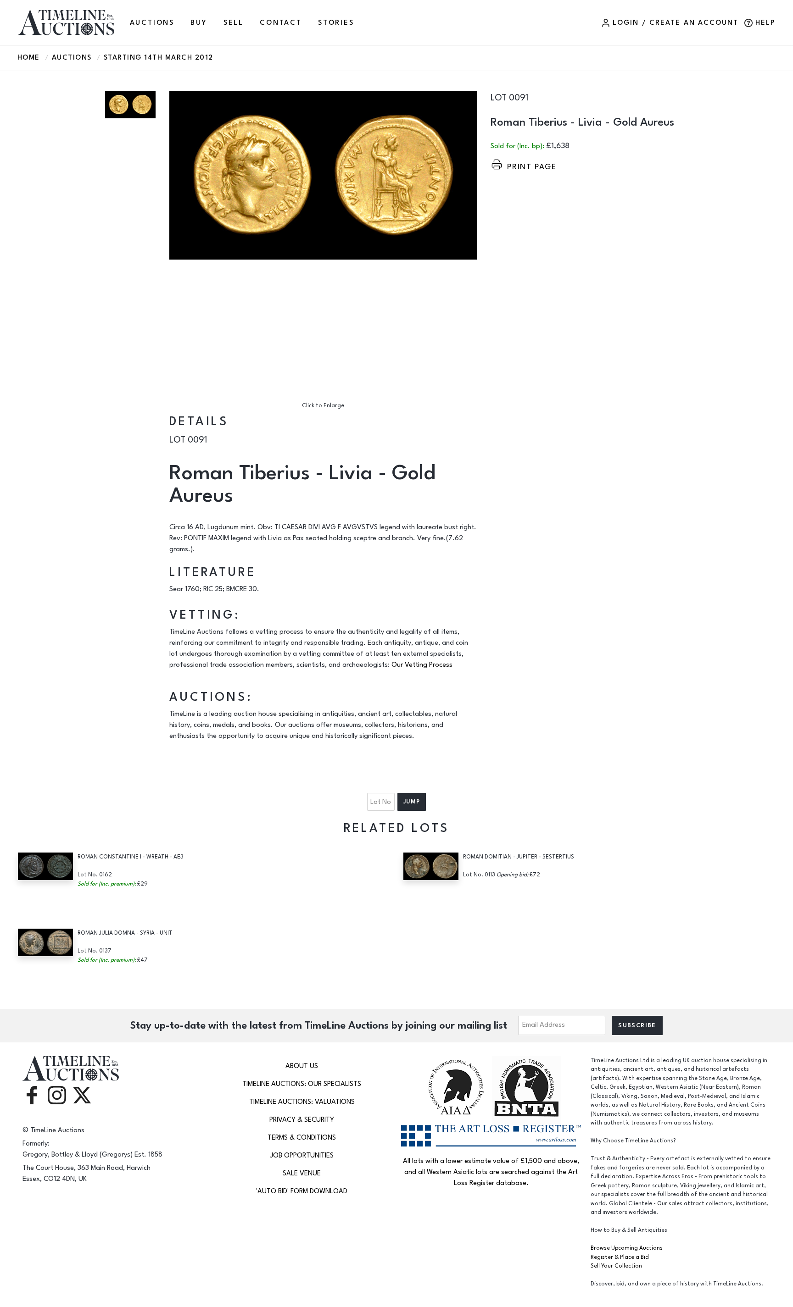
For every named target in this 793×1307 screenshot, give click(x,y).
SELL (233, 23)
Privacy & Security (301, 1120)
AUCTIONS (152, 23)
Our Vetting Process (421, 665)
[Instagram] (57, 1094)
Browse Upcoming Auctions (627, 1248)
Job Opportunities (302, 1155)
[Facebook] (31, 1094)
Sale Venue (302, 1173)
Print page (532, 167)
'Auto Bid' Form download (301, 1191)
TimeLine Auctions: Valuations (302, 1102)
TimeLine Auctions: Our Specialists (301, 1084)
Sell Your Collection (616, 1266)
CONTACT (281, 23)
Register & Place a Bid (620, 1257)
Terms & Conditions (302, 1137)
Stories (336, 23)
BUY (198, 23)
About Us (301, 1066)
